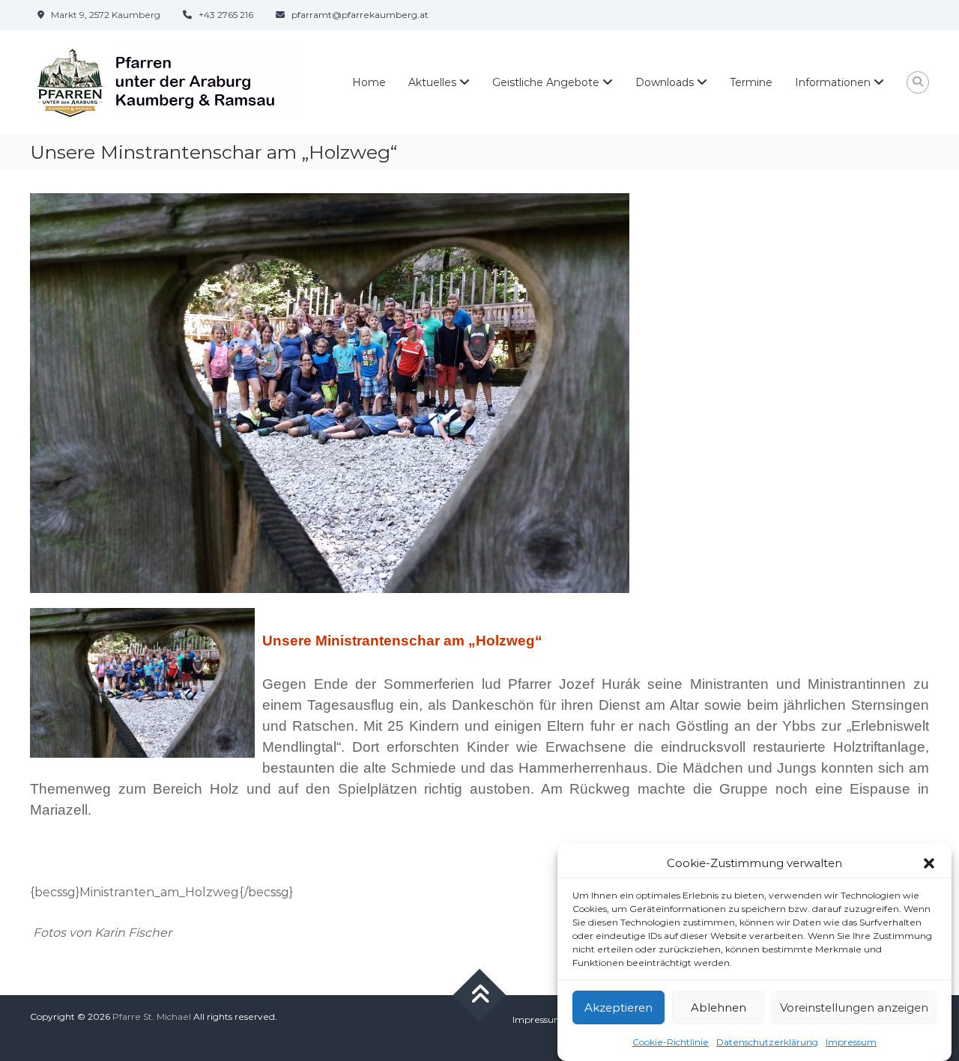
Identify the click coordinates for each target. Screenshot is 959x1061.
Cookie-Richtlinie (670, 1041)
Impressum (851, 1041)
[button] (929, 863)
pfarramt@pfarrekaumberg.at (360, 14)
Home (369, 82)
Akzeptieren (618, 1007)
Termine (751, 82)
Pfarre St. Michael (151, 1016)
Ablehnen (718, 1007)
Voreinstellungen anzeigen (854, 1007)
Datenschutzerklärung (767, 1041)
